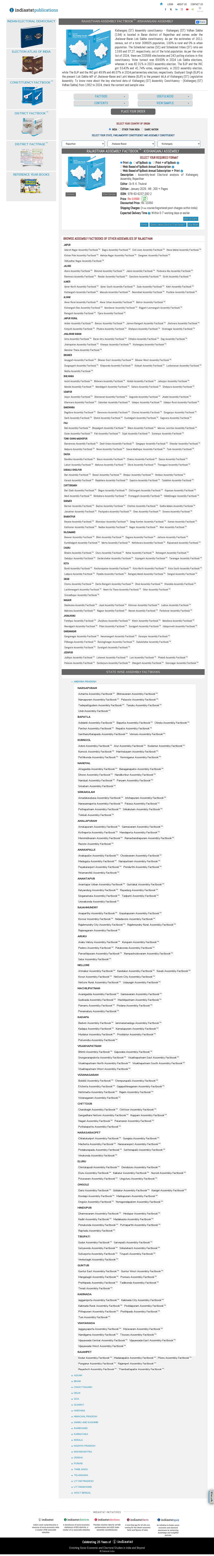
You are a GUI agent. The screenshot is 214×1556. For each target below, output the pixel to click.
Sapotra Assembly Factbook (145, 480)
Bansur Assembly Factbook (109, 323)
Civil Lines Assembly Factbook (148, 250)
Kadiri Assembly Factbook (94, 1219)
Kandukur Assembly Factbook (136, 971)
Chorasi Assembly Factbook (147, 412)
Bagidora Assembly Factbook (79, 412)
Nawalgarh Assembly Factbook (80, 626)
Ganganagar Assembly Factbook (81, 636)
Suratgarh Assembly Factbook (113, 647)
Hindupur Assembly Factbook (141, 1213)
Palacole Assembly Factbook (139, 700)
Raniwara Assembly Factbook (80, 276)
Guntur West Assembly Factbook (142, 1271)
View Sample (109, 194)
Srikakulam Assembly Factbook (142, 809)
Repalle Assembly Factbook (134, 728)
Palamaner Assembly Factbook (134, 1121)
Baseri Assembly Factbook (107, 475)
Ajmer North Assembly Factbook (81, 286)
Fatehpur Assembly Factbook (80, 621)
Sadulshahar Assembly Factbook (153, 642)
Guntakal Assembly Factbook (145, 884)
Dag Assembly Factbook (174, 339)
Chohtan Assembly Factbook (142, 506)
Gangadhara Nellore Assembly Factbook (103, 1115)
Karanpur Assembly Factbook (154, 636)
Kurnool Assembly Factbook (96, 752)
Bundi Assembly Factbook (78, 568)
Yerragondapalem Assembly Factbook (139, 1202)
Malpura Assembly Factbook (79, 449)
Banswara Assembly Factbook (113, 412)
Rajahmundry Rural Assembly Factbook (151, 925)
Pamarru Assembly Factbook (96, 1005)
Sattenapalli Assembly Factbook (144, 1150)
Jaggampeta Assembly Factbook (98, 1300)
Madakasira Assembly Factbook (133, 1219)
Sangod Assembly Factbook (182, 574)
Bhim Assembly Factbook (110, 537)
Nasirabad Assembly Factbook (148, 292)
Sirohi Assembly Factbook (177, 276)
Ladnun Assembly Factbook (176, 605)
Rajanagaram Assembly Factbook (99, 930)
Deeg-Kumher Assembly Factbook (148, 521)
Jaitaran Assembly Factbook (172, 537)
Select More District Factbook (168, 224)
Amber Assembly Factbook (78, 323)
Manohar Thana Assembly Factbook (83, 350)
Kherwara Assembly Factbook (80, 402)
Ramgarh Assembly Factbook (80, 313)
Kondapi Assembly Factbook (96, 1196)
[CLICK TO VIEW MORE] (31, 28)
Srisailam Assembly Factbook (97, 786)
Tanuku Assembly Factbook (144, 705)
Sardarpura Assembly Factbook (113, 663)
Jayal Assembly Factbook (112, 605)
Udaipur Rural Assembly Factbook (181, 402)
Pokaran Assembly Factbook (79, 663)
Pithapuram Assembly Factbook (98, 1311)
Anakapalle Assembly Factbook (98, 856)
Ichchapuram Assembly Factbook (145, 798)
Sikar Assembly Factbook (156, 589)
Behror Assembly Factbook (150, 302)
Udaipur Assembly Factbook (147, 402)
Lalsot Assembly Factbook (78, 464)
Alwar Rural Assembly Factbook (81, 302)
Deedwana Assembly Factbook (80, 605)
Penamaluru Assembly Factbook (98, 1011)
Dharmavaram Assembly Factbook (99, 1213)
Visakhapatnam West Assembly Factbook (104, 1069)
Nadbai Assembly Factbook (112, 527)
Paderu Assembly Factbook (95, 948)
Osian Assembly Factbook (78, 433)
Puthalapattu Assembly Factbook (99, 1127)
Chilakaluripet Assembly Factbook (99, 1138)
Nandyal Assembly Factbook (96, 780)
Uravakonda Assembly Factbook (98, 901)
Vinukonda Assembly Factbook (97, 1155)
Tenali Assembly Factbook (95, 1288)
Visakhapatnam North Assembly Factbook (104, 1063)
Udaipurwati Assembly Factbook (180, 626)
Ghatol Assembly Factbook (108, 418)
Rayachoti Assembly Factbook (97, 1369)
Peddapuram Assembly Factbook (145, 1306)
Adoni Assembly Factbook (95, 746)
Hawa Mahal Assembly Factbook (184, 250)
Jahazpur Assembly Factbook (173, 381)
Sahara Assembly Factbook (146, 386)
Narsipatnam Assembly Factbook (139, 861)
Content (71, 194)
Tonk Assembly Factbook (180, 449)
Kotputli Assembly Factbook (79, 329)
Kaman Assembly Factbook (182, 521)
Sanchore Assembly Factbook (145, 276)
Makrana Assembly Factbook (79, 610)
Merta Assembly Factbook (116, 542)
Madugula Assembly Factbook (97, 861)
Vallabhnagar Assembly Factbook (181, 496)
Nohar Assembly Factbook (140, 553)
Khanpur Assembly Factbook (115, 344)
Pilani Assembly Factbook (113, 626)
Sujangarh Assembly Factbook (151, 558)
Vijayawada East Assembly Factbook (152, 1340)
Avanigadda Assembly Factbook (98, 994)
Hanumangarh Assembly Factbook (119, 636)
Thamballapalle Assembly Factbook (141, 1369)
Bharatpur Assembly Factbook (112, 521)
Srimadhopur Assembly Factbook (81, 595)
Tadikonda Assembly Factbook (139, 1283)
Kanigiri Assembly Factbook (168, 1190)
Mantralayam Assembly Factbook (137, 752)
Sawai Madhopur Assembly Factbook (145, 449)
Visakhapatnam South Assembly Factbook (158, 1063)
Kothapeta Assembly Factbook (98, 832)
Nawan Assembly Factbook (143, 610)
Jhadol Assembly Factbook (176, 397)
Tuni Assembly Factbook (94, 1317)
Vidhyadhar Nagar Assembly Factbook (84, 261)
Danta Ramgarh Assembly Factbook (114, 584)
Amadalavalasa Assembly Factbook (100, 798)
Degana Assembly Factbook (140, 537)
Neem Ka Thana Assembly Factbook (122, 589)
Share (202, 21)
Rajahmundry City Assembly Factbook (101, 925)
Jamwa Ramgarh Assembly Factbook (146, 323)
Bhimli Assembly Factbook (95, 1052)
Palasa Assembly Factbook (142, 804)
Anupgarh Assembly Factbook (80, 360)
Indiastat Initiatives (107, 1512)
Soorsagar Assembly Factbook (182, 663)
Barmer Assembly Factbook (79, 506)
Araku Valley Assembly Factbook (99, 942)
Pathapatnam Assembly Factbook (99, 809)
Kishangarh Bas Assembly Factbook (83, 307)
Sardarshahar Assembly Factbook (115, 558)
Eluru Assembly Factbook (94, 1173)
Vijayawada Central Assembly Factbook (102, 1340)
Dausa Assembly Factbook (173, 459)
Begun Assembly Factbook (112, 490)
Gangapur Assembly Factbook (152, 443)
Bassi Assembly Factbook (111, 459)
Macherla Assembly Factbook (97, 1144)
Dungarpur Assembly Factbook (180, 412)
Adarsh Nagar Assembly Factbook (82, 250)
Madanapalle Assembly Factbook (135, 1358)
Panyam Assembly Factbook (135, 780)
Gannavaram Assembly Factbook (142, 827)
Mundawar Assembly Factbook (120, 307)
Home (144, 224)
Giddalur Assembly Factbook (131, 1190)
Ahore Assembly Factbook (78, 271)
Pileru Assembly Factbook (174, 1358)
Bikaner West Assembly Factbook (153, 360)
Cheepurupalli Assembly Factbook (136, 1081)
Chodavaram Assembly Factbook (141, 856)
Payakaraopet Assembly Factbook (99, 867)
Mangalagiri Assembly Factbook (98, 1277)
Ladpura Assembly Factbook (79, 574)
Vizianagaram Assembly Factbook (99, 1098)
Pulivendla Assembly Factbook (97, 1040)
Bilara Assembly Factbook (142, 428)
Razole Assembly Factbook (95, 844)
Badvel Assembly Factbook (95, 1023)
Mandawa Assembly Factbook (178, 621)
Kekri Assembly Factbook (180, 286)
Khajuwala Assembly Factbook (116, 365)
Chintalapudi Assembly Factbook (98, 1167)
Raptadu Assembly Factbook (96, 1231)
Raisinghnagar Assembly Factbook (116, 642)
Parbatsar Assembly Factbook (176, 610)
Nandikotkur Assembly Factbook (135, 775)
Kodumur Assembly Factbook (166, 746)
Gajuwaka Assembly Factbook (133, 1052)
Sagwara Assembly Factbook (175, 418)
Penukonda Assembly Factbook (98, 1225)
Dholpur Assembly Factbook (138, 475)
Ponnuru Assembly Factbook (138, 1277)
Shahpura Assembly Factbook (144, 329)
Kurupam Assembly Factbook (140, 942)
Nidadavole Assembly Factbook (135, 919)
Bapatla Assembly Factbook (135, 723)
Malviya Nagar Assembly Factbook (118, 255)
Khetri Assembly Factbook (146, 621)
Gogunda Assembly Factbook (144, 397)
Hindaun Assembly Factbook (170, 475)
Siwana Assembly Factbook (177, 511)
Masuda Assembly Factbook (115, 292)
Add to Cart (190, 219)
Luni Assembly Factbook (143, 657)
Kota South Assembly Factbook (185, 568)
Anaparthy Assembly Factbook (97, 913)
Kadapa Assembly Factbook (96, 1029)
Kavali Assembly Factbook (173, 971)
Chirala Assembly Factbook (172, 723)
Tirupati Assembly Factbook (137, 1254)
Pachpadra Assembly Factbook (114, 511)
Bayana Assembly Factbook (79, 521)
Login (170, 4)
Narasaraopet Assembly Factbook (139, 1144)
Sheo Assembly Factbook (146, 511)
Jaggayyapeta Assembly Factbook (99, 1329)
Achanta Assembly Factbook (96, 694)
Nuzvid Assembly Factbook (168, 1173)
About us (182, 4)
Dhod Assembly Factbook (149, 584)
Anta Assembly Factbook (77, 339)
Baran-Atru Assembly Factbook (109, 339)
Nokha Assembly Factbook (78, 371)
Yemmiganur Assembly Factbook (140, 757)
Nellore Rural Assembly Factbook (99, 982)
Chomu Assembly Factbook (78, 584)
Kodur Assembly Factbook (95, 1358)
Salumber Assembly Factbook (114, 402)
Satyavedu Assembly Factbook (98, 1248)
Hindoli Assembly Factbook (141, 381)
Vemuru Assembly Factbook (147, 734)
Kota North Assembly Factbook (149, 568)
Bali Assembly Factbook (77, 428)
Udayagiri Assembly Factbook (141, 982)
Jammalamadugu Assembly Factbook (138, 1023)
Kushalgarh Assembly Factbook (141, 418)
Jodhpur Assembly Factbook (79, 657)
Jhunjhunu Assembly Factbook (114, 621)
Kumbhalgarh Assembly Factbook (82, 542)
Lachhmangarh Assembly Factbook (82, 589)
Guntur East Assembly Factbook (98, 1271)
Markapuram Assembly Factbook (136, 1196)
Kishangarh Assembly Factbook (81, 292)
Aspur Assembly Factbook (78, 397)
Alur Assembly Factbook (130, 746)
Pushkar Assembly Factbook (181, 292)
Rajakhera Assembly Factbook (111, 480)
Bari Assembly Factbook (77, 475)
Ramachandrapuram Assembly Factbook (149, 838)
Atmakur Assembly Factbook (96, 971)
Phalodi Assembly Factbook (173, 657)
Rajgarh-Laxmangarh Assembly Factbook (160, 307)
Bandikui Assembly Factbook (79, 459)
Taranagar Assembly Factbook (185, 558)
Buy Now (193, 224)
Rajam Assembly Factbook (136, 1092)
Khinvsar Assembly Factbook (143, 605)
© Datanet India (107, 1551)
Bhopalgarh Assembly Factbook (109, 428)
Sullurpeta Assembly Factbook (97, 1254)
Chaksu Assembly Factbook (142, 459)
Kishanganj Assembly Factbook (149, 344)
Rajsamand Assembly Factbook (183, 542)
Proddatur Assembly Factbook (136, 1034)
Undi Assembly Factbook (94, 711)
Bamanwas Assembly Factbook (81, 443)
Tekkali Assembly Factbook (96, 815)
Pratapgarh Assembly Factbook (145, 496)
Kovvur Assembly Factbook (95, 919)
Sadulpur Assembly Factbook (79, 558)
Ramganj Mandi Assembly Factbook (146, 574)
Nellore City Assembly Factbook (134, 977)
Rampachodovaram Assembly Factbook (148, 953)
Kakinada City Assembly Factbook (142, 1300)
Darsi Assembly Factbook (94, 1190)
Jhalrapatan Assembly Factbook (81, 344)
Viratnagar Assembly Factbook (178, 329)
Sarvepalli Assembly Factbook (133, 1242)
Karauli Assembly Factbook (78, 480)
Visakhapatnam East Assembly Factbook (153, 1057)
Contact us (197, 4)
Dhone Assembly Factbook (95, 775)
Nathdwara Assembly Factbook (148, 542)
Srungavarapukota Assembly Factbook (102, 1057)
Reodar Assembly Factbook (112, 276)
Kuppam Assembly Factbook (148, 1115)
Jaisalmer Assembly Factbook (80, 511)
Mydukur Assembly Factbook (96, 1034)
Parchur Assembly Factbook (96, 728)
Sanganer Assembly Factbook (154, 255)
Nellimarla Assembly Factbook (97, 1092)
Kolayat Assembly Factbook (150, 365)
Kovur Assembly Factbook (95, 977)
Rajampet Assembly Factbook (137, 1363)
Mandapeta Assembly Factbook (140, 832)
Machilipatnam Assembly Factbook (139, 1000)
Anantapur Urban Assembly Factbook (101, 884)
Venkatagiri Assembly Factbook (98, 1259)
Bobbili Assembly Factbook (95, 1081)
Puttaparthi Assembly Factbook (140, 1225)
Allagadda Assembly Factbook (97, 769)
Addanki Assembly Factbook (96, 723)
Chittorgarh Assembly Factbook (146, 490)
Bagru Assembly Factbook (116, 250)
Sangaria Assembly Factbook (79, 647)
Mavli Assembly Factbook (78, 496)
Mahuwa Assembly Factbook (110, 464)
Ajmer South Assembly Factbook (117, 286)
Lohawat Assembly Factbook (112, 657)
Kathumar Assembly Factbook (80, 527)
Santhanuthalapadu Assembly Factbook (103, 734)
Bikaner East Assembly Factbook (115, 360)
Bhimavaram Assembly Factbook (137, 694)
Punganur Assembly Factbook (97, 1363)
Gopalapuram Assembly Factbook (140, 913)
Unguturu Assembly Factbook (138, 1179)
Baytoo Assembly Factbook (110, 506)
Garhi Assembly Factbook (78, 418)
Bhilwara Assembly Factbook (109, 381)
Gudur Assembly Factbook (95, 1242)
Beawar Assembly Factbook (79, 537)
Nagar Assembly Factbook (143, 527)
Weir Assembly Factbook (173, 527)
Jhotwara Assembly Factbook (183, 323)
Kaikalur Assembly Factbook (131, 1173)
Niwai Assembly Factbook (110, 449)
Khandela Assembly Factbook (180, 584)
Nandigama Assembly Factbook (98, 1335)
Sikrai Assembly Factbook (142, 464)
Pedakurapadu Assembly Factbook (100, 1150)
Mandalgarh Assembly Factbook (112, 386)
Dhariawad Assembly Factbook (110, 397)
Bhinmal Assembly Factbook (109, 271)
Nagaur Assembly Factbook (112, 610)
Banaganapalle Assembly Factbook (141, 769)
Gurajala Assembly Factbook (141, 1138)
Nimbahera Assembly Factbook (110, 496)
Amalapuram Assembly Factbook (99, 827)
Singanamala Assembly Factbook (99, 896)
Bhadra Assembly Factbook (79, 553)
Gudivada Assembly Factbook (97, 1000)
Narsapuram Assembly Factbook (98, 700)
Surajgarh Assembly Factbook (145, 626)
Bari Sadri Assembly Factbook (80, 490)
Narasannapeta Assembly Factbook (100, 804)
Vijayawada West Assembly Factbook (102, 1346)
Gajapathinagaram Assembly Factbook (140, 1086)
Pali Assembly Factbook (107, 433)
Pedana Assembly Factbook (134, 1005)
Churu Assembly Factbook (110, 553)
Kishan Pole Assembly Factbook (81, 255)
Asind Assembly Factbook (78, 381)
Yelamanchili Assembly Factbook (98, 873)
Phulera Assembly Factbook (111, 329)
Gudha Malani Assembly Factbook (177, 506)
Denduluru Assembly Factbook (140, 1167)
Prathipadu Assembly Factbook (98, 1283)
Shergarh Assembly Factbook (148, 663)
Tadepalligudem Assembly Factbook (101, 705)
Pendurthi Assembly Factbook (142, 867)
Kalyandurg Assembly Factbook (98, 890)
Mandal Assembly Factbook (79, 386)
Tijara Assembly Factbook (111, 313)
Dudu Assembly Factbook (150, 286)
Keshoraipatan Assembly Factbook (112, 568)
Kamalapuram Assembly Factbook (137, 1029)
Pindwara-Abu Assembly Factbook (175, 271)
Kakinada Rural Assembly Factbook (100, 1306)
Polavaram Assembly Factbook (98, 1179)
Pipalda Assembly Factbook (111, 574)
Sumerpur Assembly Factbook (168, 433)
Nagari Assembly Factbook (95, 1121)
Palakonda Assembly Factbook (134, 948)
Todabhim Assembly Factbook (178, 480)
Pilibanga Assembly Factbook (80, 642)
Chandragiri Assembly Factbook (98, 1109)
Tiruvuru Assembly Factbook (138, 1335)
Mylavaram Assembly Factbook (143, 1329)
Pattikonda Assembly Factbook (98, 757)
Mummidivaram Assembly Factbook (100, 838)
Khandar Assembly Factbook (185, 443)
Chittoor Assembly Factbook (138, 1109)
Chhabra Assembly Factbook (143, 339)
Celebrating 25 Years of (97, 1542)
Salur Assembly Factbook (94, 959)
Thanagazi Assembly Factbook (174, 464)
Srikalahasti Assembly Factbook (140, 1248)
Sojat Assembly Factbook (136, 433)
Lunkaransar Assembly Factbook (184, 365)
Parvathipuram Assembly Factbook (100, 953)
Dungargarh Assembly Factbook (81, 365)
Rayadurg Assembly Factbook (139, 890)
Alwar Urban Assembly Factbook (117, 302)
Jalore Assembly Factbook (140, 271)
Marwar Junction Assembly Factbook (177, 428)
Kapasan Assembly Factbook (180, 490)
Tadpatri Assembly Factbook (140, 896)
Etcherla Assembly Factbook (96, 1086)
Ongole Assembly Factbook (96, 1202)
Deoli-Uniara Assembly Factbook (117, 443)
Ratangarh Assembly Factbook (172, 553)
